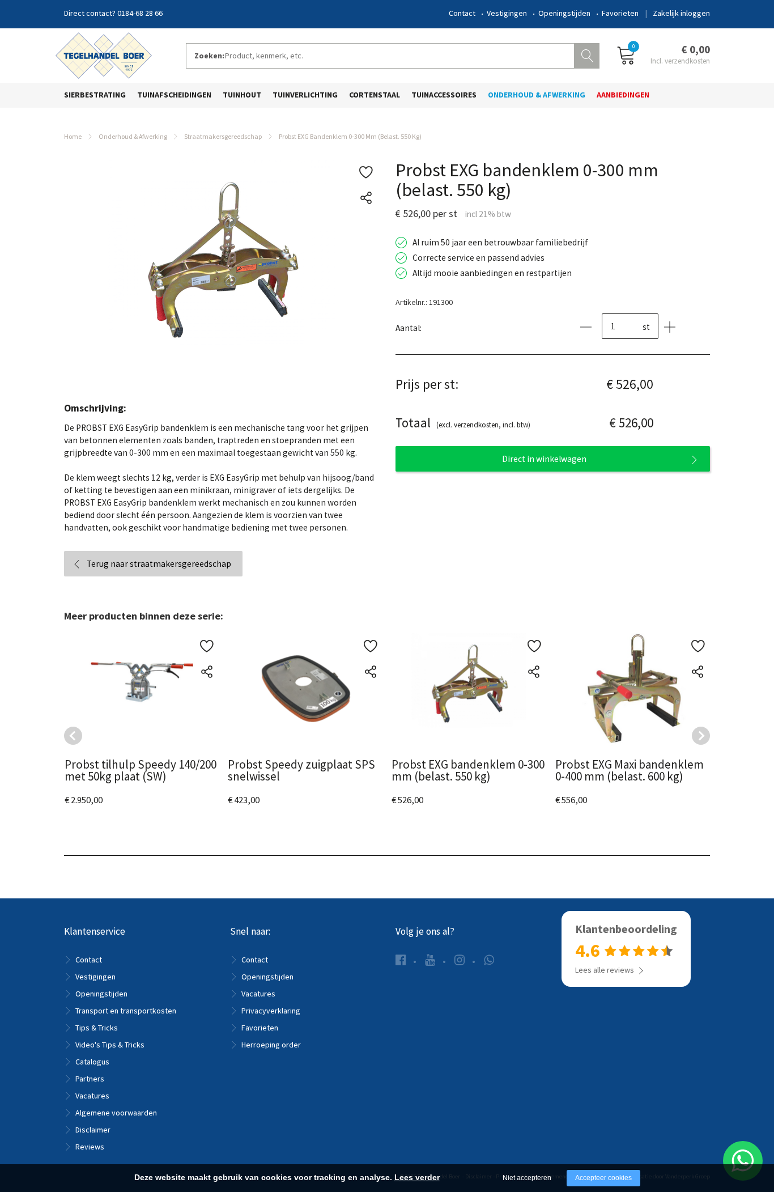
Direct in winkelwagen (544, 458)
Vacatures (92, 1096)
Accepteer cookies (603, 1178)
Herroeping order (271, 1045)
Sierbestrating (95, 95)
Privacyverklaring (270, 1011)
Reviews (89, 1147)
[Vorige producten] (73, 736)
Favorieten (620, 13)
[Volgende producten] (701, 736)
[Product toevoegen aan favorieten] (366, 172)
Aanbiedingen (623, 95)
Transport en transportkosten (125, 1011)
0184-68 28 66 (140, 13)
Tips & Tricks (96, 1028)
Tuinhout (242, 95)
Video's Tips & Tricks (109, 1045)
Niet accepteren (527, 1178)
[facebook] (400, 960)
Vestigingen (507, 13)
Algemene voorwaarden (116, 1113)
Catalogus (92, 1062)
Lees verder (417, 1177)
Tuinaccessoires (444, 95)
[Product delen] (366, 198)
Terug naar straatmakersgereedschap (159, 563)
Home (73, 136)
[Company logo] (104, 54)
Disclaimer (92, 1130)
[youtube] (430, 960)
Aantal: (408, 328)
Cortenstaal (374, 95)
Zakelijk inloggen (681, 13)
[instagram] (459, 960)
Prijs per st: (426, 384)
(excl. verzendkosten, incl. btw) (462, 422)
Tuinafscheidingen (174, 95)
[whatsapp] (489, 960)
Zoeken (588, 54)
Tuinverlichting (305, 95)
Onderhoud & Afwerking (536, 95)
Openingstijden (564, 13)
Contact (462, 13)
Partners (89, 1079)
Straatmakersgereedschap (223, 136)
